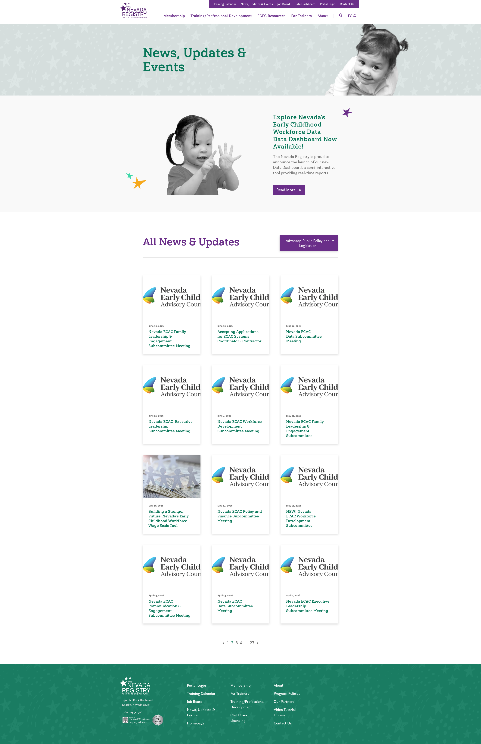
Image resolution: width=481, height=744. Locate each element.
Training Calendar (224, 4)
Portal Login (327, 4)
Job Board (283, 4)
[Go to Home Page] (133, 10)
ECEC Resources (271, 15)
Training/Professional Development (221, 15)
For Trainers (301, 15)
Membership (174, 15)
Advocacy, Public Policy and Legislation (308, 243)
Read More (286, 190)
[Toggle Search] (340, 16)
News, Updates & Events (257, 4)
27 (252, 642)
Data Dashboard (304, 4)
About (323, 15)
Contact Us (347, 4)
